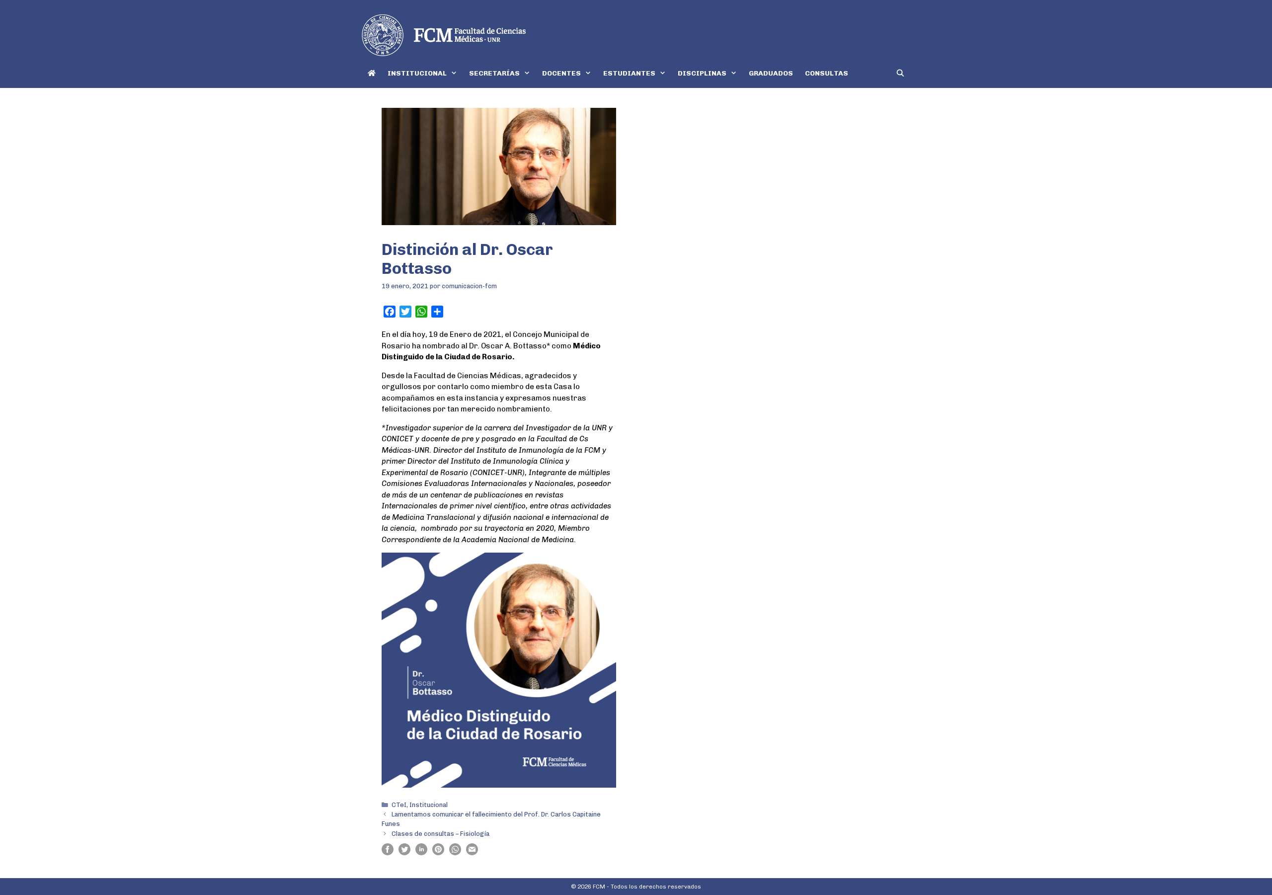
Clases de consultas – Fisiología (440, 833)
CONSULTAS (826, 73)
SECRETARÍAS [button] (494, 73)
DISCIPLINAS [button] (702, 73)
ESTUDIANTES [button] (629, 73)
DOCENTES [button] (561, 73)
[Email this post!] (472, 852)
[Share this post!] (388, 852)
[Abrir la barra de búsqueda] (900, 73)
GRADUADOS (771, 73)
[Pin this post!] (438, 852)
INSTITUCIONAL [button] (417, 73)
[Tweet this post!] (404, 852)
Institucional (428, 805)
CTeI (399, 805)
